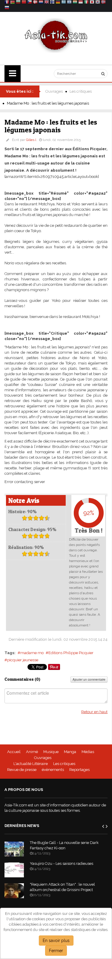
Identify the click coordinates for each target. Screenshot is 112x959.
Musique (51, 751)
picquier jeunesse (22, 660)
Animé (32, 751)
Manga (70, 751)
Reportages (79, 769)
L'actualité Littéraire (30, 763)
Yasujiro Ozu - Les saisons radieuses (61, 863)
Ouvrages (54, 91)
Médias (88, 751)
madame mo (32, 653)
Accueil (14, 751)
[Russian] (6, 8)
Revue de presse (21, 769)
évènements (53, 769)
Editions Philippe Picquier (70, 653)
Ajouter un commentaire (89, 679)
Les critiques (81, 91)
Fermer (56, 950)
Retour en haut (94, 712)
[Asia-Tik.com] (56, 35)
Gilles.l (31, 140)
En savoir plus (56, 940)
